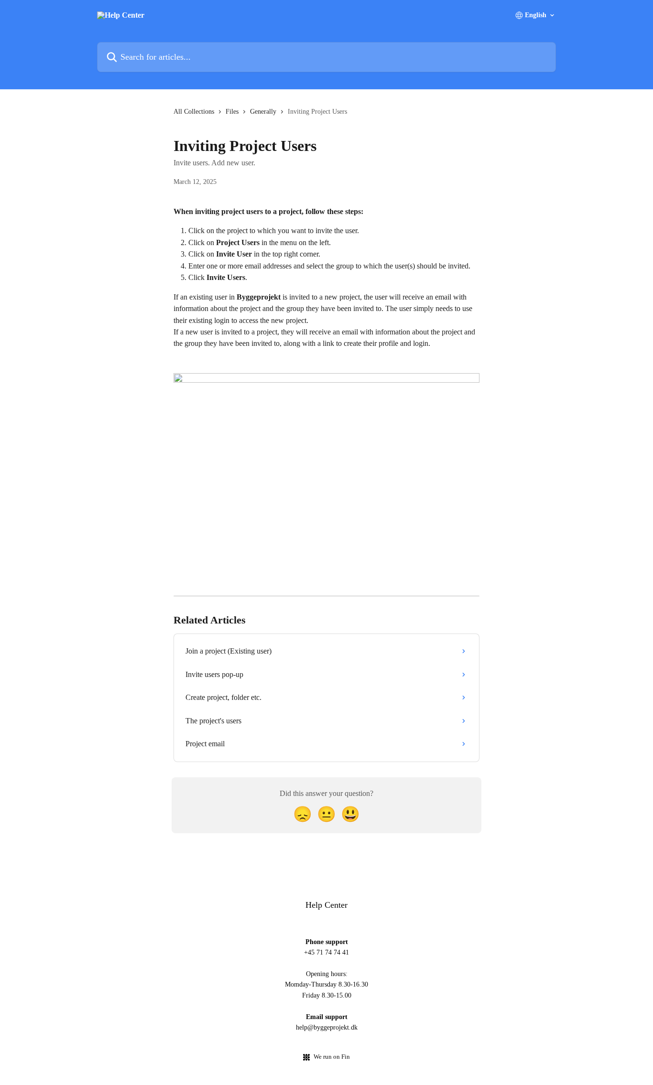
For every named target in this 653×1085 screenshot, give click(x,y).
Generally (263, 111)
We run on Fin (332, 1056)
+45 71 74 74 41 (326, 952)
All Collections (194, 111)
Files (232, 111)
